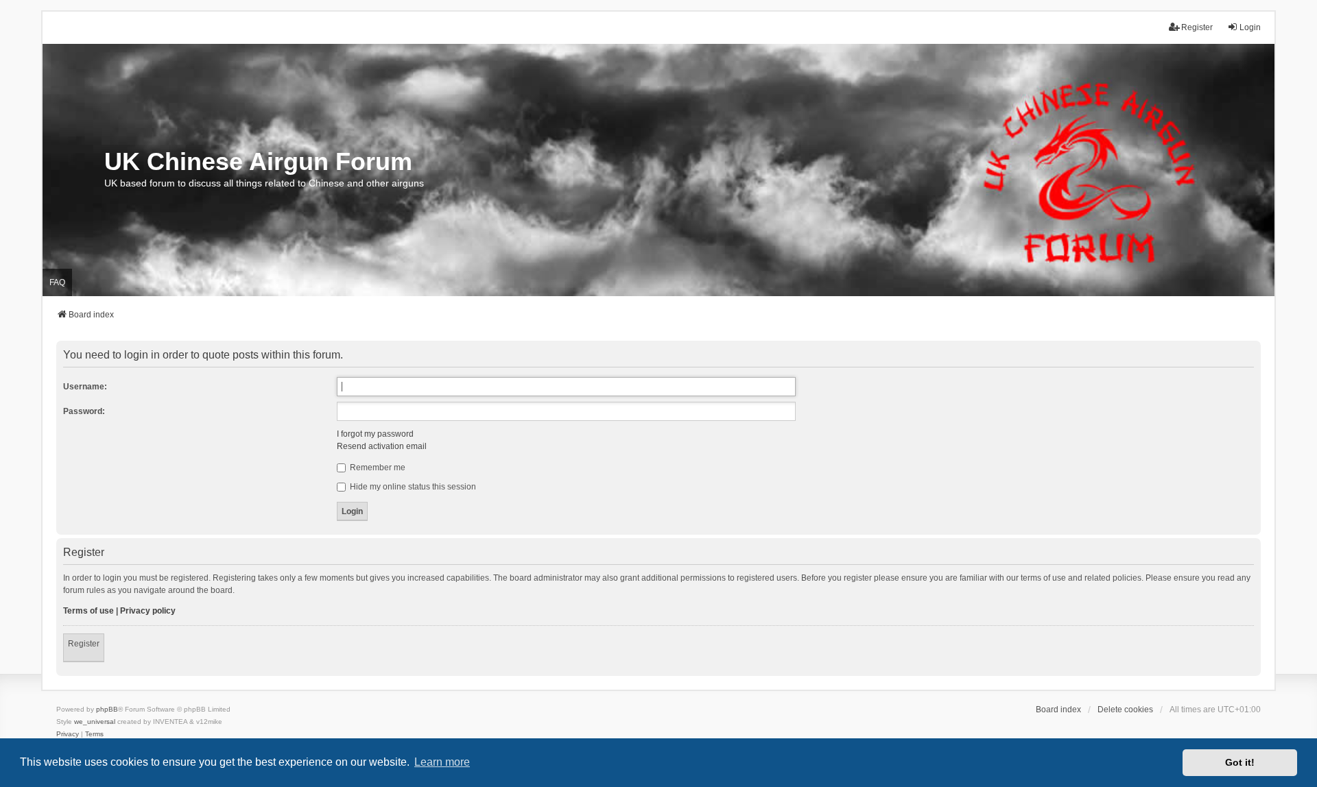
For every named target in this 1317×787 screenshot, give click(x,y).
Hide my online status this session (412, 487)
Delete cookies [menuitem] (1125, 709)
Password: (84, 411)
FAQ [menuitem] (57, 282)
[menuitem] (67, 734)
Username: (85, 386)
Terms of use (88, 611)
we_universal (94, 721)
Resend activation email (382, 446)
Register (83, 644)
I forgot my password (375, 434)
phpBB (107, 709)
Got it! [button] (1240, 762)
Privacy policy (148, 611)
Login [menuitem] (1250, 27)
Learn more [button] (442, 762)
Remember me (376, 467)
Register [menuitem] (1197, 27)
